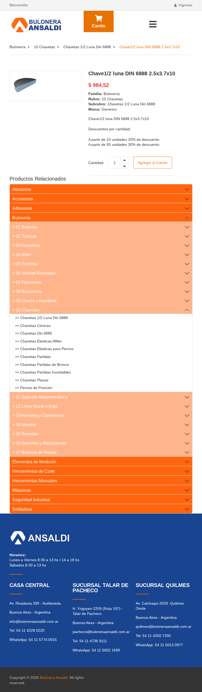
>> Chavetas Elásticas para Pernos (44, 349)
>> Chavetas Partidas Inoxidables (43, 372)
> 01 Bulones (24, 227)
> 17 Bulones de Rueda (34, 452)
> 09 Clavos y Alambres (34, 300)
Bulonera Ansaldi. (54, 677)
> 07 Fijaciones (26, 282)
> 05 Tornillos (24, 264)
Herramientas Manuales (34, 481)
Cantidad (95, 163)
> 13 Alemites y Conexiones (38, 415)
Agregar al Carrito (153, 163)
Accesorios (22, 199)
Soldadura (22, 509)
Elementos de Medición (34, 462)
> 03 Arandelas (26, 245)
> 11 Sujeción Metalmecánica (39, 397)
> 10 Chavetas (25, 310)
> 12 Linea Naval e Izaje (35, 406)
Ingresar (186, 5)
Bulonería (17, 47)
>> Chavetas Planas (31, 380)
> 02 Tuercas (24, 236)
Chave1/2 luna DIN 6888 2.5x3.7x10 (131, 73)
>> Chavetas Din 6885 (33, 333)
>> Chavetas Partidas (33, 357)
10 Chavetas (44, 47)
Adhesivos (22, 208)
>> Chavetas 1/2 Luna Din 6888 (41, 318)
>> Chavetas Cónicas (32, 325)
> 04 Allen (21, 254)
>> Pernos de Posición (33, 388)
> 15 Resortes (25, 434)
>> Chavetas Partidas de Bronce (42, 364)
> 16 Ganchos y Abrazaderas (39, 443)
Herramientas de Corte (33, 471)
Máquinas (21, 490)
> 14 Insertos (24, 424)
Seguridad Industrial (31, 499)
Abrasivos (21, 189)
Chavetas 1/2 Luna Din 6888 (87, 47)
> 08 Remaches (27, 291)
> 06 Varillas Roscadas (33, 273)
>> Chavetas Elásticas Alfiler (38, 341)
